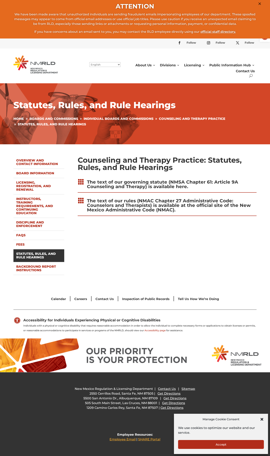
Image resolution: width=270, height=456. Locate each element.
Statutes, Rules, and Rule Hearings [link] (36, 255)
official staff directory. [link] (218, 32)
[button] (262, 419)
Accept (221, 444)
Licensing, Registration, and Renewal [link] (33, 186)
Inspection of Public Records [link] (146, 299)
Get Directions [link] (169, 393)
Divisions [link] (168, 65)
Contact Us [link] (245, 71)
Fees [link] (20, 244)
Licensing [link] (192, 65)
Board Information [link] (35, 173)
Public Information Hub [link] (230, 65)
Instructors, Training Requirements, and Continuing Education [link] (34, 206)
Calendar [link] (58, 299)
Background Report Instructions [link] (36, 268)
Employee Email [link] (123, 439)
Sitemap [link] (188, 389)
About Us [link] (143, 65)
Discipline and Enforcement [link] (30, 224)
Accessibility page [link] (155, 330)
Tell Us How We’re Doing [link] (198, 299)
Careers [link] (80, 299)
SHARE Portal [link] (149, 439)
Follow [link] (191, 42)
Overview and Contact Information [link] (37, 162)
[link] (179, 43)
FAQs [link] (20, 235)
